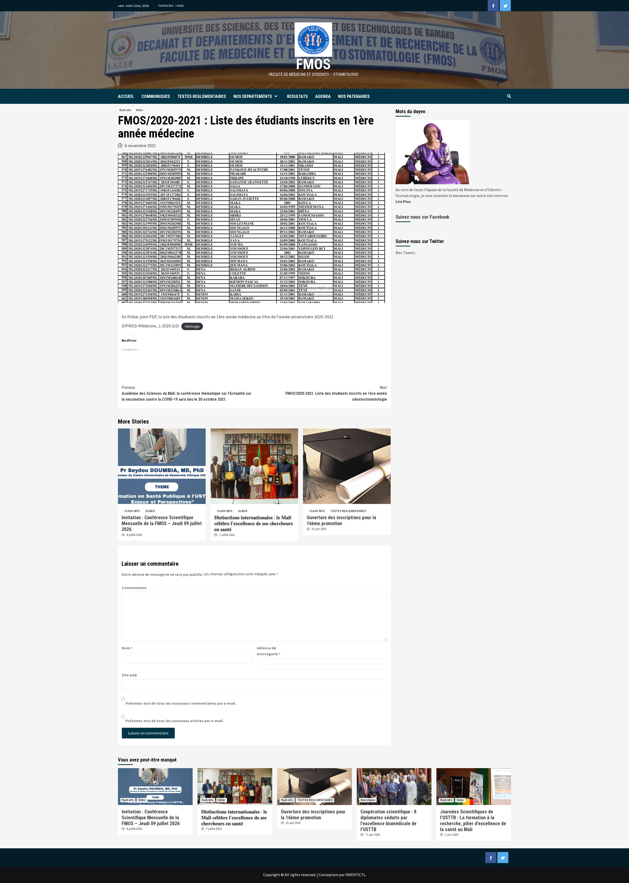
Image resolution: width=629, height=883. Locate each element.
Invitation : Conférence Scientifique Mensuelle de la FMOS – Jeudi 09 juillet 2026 (162, 523)
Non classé (368, 800)
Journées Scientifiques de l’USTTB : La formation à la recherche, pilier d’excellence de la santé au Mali (473, 820)
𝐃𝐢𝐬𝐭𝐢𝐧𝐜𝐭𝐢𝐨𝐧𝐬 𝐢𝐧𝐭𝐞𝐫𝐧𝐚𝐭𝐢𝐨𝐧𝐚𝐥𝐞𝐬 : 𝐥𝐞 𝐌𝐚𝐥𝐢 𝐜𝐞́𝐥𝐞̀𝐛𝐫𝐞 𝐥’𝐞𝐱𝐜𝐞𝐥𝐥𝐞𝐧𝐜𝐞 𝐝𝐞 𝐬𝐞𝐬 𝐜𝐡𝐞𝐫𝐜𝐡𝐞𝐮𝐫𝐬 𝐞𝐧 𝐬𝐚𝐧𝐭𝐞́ (253, 523)
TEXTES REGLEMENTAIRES (201, 96)
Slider (139, 110)
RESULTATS (297, 96)
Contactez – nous (171, 5)
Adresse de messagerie (268, 651)
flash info (125, 110)
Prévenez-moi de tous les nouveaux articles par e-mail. (175, 720)
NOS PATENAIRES (354, 96)
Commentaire (134, 587)
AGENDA (323, 96)
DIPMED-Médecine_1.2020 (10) (150, 326)
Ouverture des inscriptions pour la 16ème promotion (341, 520)
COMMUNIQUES (156, 96)
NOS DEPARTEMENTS (252, 96)
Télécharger (192, 326)
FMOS (313, 64)
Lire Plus (403, 201)
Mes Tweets (405, 252)
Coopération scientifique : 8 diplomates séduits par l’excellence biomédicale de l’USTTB (388, 820)
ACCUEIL (126, 96)
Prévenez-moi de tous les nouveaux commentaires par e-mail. (181, 703)
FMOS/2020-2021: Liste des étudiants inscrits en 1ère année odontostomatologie (336, 393)
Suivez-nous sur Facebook (422, 217)
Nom (127, 648)
